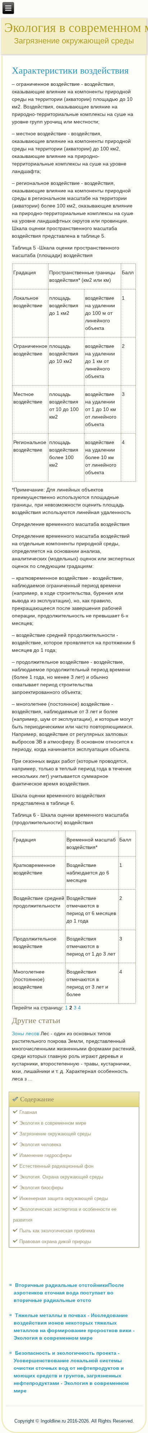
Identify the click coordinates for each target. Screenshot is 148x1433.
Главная (28, 1112)
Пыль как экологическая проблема (57, 1230)
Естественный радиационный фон (56, 1166)
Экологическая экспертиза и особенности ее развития (64, 1214)
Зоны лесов (25, 1033)
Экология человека (40, 1144)
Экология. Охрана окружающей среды (61, 1177)
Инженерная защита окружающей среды (63, 1198)
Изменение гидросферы (45, 1155)
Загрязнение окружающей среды (55, 1133)
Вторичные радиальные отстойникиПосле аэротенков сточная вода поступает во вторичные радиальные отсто (69, 1292)
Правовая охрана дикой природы (55, 1241)
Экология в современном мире (52, 1123)
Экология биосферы (41, 1187)
